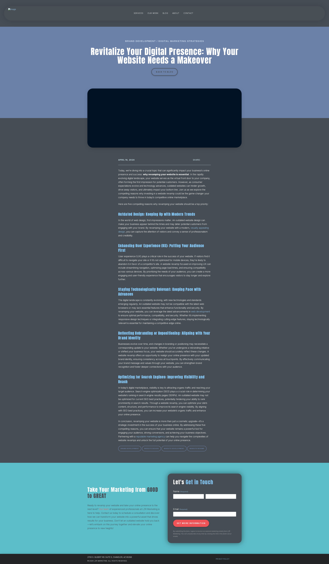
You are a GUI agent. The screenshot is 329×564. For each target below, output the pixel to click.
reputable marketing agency (150, 436)
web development (200, 311)
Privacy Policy (222, 559)
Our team (104, 509)
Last (207, 501)
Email (180, 509)
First (174, 501)
